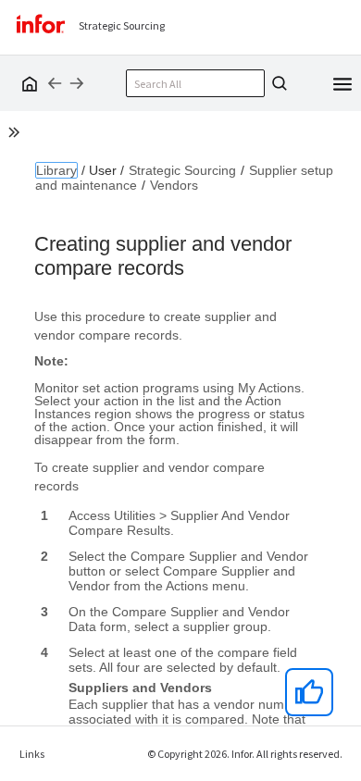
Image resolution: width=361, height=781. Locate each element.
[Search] (277, 83)
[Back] (55, 83)
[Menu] (342, 82)
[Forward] (77, 83)
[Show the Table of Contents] (16, 135)
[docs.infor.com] (27, 83)
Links (31, 754)
